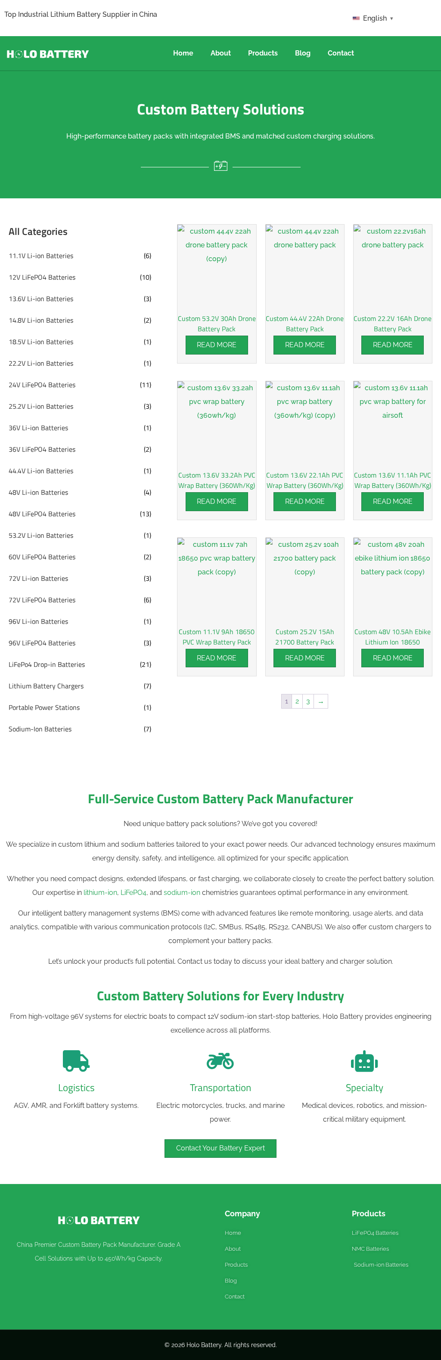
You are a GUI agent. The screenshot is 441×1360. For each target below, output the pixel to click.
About (221, 53)
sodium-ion (182, 892)
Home (183, 53)
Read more (216, 345)
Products (263, 53)
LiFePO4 (133, 892)
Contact (341, 53)
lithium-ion (100, 892)
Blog (303, 53)
